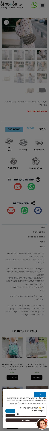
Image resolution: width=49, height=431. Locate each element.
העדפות (26, 420)
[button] (42, 424)
